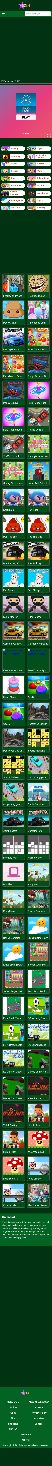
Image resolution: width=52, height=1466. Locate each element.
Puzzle (14, 164)
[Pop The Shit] (13, 532)
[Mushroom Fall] (38, 1147)
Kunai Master (10, 617)
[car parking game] (38, 773)
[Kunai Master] (13, 612)
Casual (14, 171)
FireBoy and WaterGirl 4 (15, 296)
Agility (40, 200)
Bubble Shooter (14, 193)
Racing (14, 148)
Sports (40, 164)
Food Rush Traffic (37, 991)
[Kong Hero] (38, 880)
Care (39, 171)
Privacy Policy (39, 1412)
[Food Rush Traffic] (38, 987)
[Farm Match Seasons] (38, 345)
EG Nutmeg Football (38, 1018)
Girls (13, 1418)
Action (13, 1407)
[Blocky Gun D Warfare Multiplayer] (38, 1067)
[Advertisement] (26, 45)
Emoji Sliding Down (38, 937)
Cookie (39, 1407)
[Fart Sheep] (13, 586)
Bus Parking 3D (11, 563)
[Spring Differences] (38, 452)
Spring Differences (38, 456)
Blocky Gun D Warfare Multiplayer (21, 1098)
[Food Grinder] (38, 1174)
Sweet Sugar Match (38, 964)
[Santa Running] (38, 800)
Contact (39, 1423)
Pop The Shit (10, 536)
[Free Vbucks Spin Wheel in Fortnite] (13, 654)
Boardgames (17, 200)
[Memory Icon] (13, 853)
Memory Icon (10, 857)
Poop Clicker (10, 322)
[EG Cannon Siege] (38, 1040)
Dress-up (15, 208)
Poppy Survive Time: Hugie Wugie (21, 403)
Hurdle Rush (34, 1125)
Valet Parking (35, 1098)
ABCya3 (13, 1429)
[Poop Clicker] (13, 318)
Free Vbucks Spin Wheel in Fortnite (21, 670)
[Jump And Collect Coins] (38, 479)
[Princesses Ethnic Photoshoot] (38, 318)
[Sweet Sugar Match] (38, 960)
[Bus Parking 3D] (13, 559)
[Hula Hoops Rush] (38, 398)
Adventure (16, 185)
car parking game (37, 777)
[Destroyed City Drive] (38, 719)
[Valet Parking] (38, 1094)
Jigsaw (40, 148)
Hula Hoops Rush (37, 403)
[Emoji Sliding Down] (38, 933)
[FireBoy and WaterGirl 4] (13, 291)
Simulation (42, 193)
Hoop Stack (9, 697)
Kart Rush (8, 510)
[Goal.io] (38, 693)
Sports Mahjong (36, 750)
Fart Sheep (9, 590)
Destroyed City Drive (39, 724)
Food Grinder (34, 1178)
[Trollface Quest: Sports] (38, 291)
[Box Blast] (13, 880)
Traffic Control (35, 429)
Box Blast (8, 884)
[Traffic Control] (38, 425)
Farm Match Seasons (39, 349)
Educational (43, 178)
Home (3, 81)
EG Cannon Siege (37, 1044)
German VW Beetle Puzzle (17, 643)
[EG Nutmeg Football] (38, 1014)
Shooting (15, 156)
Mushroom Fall (36, 1151)
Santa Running (36, 804)
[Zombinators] (13, 826)
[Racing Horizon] (13, 345)
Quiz (13, 178)
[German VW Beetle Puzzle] (13, 639)
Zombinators (10, 830)
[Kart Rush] (13, 505)
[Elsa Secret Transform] (38, 1201)
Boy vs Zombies (36, 911)
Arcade (40, 185)
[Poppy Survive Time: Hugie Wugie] (38, 372)
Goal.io (31, 697)
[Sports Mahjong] (38, 746)
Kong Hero (33, 884)
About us (39, 1418)
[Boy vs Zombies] (38, 907)
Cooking (41, 208)
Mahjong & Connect (41, 156)
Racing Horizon (11, 349)
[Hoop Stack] (13, 693)
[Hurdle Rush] (38, 1121)
